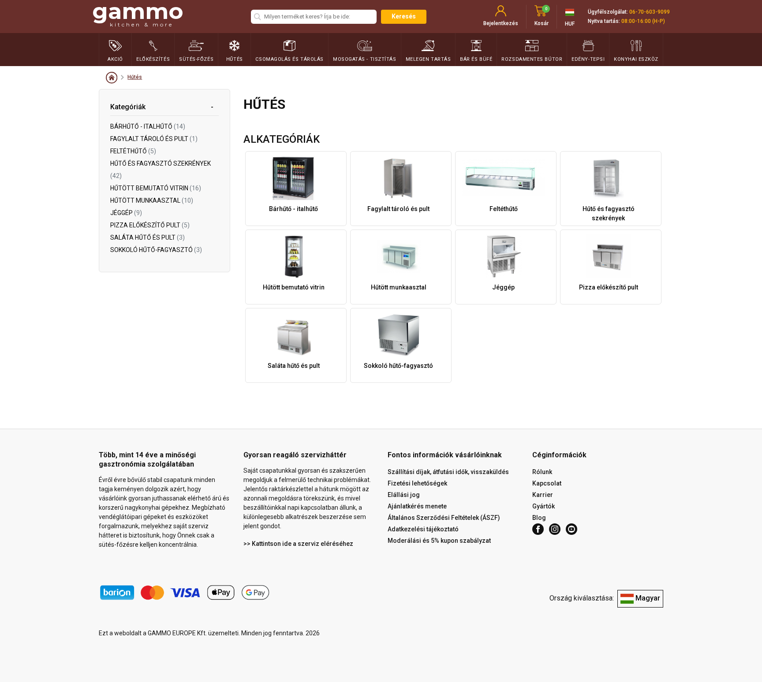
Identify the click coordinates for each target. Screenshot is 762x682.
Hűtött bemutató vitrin (155, 188)
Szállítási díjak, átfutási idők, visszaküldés (448, 471)
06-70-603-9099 (649, 12)
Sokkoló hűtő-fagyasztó (156, 249)
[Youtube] (571, 529)
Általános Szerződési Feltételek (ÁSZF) (444, 517)
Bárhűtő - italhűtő (147, 126)
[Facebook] (538, 529)
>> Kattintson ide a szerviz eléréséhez (298, 543)
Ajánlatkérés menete (417, 506)
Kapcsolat (546, 483)
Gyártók (543, 506)
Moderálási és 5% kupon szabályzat (439, 540)
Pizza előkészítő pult (150, 225)
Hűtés (134, 77)
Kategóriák (128, 107)
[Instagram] (554, 529)
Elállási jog (404, 494)
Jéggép (126, 212)
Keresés (404, 16)
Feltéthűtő (133, 151)
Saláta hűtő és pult (147, 237)
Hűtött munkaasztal (151, 200)
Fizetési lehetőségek (417, 483)
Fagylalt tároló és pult (154, 138)
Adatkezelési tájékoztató (423, 529)
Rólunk (542, 471)
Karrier (542, 494)
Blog (539, 517)
